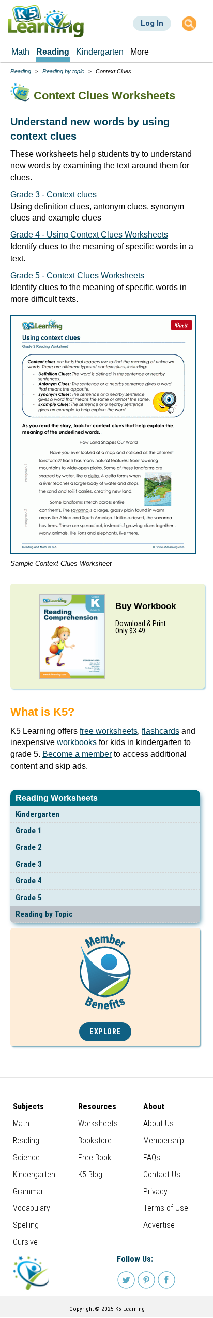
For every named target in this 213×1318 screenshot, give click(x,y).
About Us (158, 1123)
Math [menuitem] (20, 51)
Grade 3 (29, 864)
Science (26, 1157)
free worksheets (109, 730)
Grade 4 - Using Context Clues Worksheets (89, 234)
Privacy (155, 1191)
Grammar (28, 1191)
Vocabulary (31, 1208)
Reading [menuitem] (52, 51)
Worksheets (98, 1123)
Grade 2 (29, 847)
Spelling (26, 1225)
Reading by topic (63, 71)
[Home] (46, 21)
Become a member (77, 754)
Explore (105, 1031)
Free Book (94, 1157)
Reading (20, 71)
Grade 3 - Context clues (53, 194)
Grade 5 (29, 897)
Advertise (159, 1225)
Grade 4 (29, 880)
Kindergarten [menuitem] (100, 51)
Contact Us (161, 1174)
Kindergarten (37, 814)
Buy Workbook (145, 606)
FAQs (151, 1157)
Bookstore (95, 1140)
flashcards (160, 730)
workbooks (77, 742)
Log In (152, 23)
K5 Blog (90, 1174)
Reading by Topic (44, 914)
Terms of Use (165, 1208)
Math (21, 1123)
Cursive (25, 1242)
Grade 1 (29, 830)
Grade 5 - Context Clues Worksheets (77, 275)
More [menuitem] (139, 51)
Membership (163, 1140)
